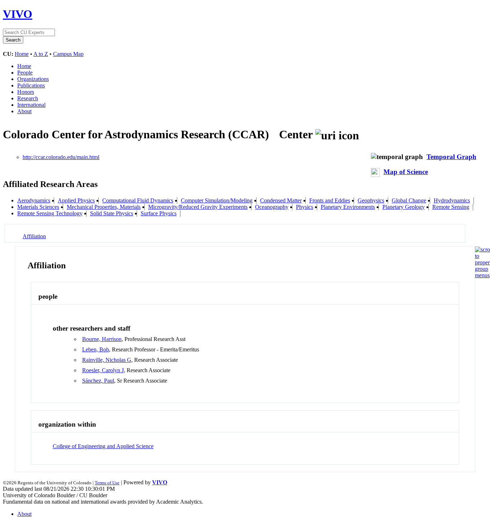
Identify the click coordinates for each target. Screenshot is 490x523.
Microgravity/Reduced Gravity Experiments (198, 207)
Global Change (409, 200)
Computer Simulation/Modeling (217, 200)
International (31, 105)
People (25, 72)
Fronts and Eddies (329, 200)
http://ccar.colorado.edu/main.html (61, 157)
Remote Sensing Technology (50, 213)
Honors (25, 92)
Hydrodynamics (452, 200)
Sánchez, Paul (98, 381)
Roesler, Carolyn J (103, 370)
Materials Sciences (38, 207)
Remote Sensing (450, 207)
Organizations (33, 79)
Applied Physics (76, 200)
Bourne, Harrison (102, 339)
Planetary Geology (403, 207)
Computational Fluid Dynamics (137, 200)
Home (22, 54)
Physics (304, 207)
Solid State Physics (111, 213)
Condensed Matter (281, 200)
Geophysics (371, 200)
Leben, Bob (95, 349)
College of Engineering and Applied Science (103, 446)
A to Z (40, 54)
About (24, 111)
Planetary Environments (348, 207)
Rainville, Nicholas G (106, 360)
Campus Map (68, 54)
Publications (31, 85)
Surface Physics (158, 213)
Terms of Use (107, 482)
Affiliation (34, 236)
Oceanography (271, 207)
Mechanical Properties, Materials (104, 207)
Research (27, 98)
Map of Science (405, 172)
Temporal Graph (451, 156)
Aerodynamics (33, 200)
